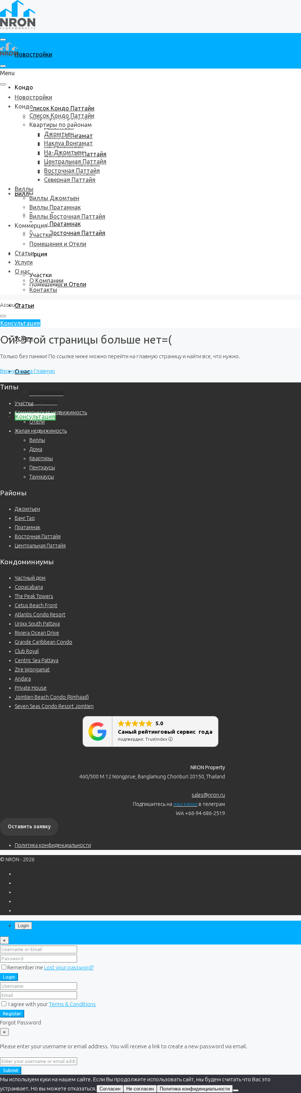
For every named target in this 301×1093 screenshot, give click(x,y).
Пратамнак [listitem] (27, 527)
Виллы (24, 189)
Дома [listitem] (35, 449)
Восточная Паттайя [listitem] (38, 536)
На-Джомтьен (63, 152)
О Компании (46, 392)
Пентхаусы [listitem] (42, 467)
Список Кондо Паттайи (61, 108)
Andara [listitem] (23, 679)
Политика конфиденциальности (53, 845)
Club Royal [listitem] (27, 651)
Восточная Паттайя (72, 170)
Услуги (24, 262)
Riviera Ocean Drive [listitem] (37, 633)
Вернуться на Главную (27, 371)
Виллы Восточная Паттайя (67, 233)
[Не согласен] (236, 1090)
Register (12, 1013)
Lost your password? (69, 967)
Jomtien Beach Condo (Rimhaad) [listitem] (52, 697)
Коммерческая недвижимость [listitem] (51, 412)
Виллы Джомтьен (54, 198)
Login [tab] (23, 925)
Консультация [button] (20, 323)
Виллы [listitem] (37, 440)
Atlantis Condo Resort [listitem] (40, 614)
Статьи (24, 305)
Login (9, 977)
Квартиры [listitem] (41, 458)
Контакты (43, 401)
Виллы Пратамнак (55, 223)
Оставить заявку (29, 826)
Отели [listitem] (37, 422)
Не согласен (140, 1089)
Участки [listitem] (24, 403)
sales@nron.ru (208, 795)
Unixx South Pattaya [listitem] (37, 624)
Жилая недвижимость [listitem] (41, 431)
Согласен (109, 1089)
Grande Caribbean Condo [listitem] (43, 642)
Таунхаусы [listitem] (41, 477)
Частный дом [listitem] (30, 578)
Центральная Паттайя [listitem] (40, 546)
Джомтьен (59, 134)
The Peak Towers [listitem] (34, 596)
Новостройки (33, 54)
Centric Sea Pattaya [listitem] (36, 660)
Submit (10, 1070)
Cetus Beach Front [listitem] (36, 605)
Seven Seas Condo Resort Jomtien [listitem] (54, 706)
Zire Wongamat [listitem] (32, 669)
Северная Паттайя (69, 179)
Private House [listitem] (31, 688)
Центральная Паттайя (75, 161)
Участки (40, 275)
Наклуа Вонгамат (68, 143)
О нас (22, 271)
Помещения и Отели (57, 244)
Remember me (25, 967)
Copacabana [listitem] (29, 587)
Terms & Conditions (72, 1004)
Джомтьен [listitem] (27, 509)
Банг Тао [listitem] (25, 518)
